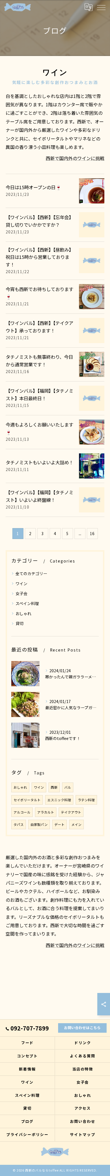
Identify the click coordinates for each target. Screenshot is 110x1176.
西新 (54, 787)
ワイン (21, 583)
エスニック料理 (59, 800)
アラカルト (45, 812)
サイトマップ (82, 1134)
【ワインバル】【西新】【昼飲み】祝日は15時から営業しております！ (39, 257)
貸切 (19, 623)
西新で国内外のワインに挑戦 (75, 158)
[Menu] (100, 7)
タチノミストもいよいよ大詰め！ (39, 462)
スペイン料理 (27, 603)
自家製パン (39, 824)
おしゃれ (23, 613)
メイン (76, 824)
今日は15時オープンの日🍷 (33, 187)
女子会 (21, 593)
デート (59, 824)
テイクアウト (71, 812)
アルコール (22, 812)
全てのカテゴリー (31, 573)
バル (67, 787)
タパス (19, 824)
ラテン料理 (86, 800)
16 (92, 533)
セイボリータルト (27, 800)
